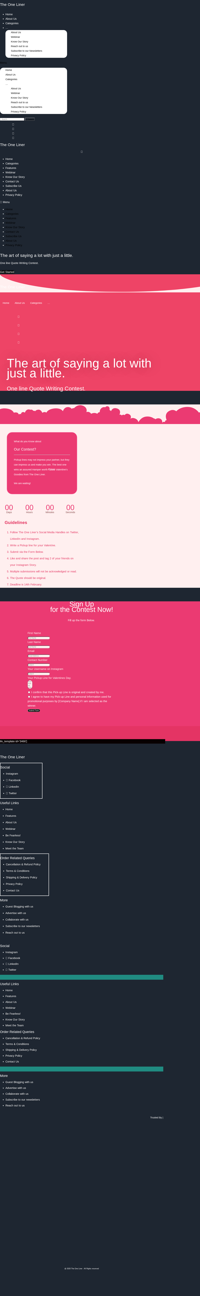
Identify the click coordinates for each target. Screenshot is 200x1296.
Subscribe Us (13, 185)
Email (31, 650)
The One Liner (12, 4)
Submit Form (34, 710)
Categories (12, 23)
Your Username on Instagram (45, 668)
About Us (11, 18)
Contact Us (12, 181)
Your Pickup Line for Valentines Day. (49, 677)
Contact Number (37, 659)
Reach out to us (19, 46)
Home (9, 14)
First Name (34, 633)
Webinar (15, 37)
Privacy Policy (18, 55)
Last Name (34, 642)
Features (10, 167)
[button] (33, 63)
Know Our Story (19, 41)
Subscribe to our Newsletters (26, 51)
